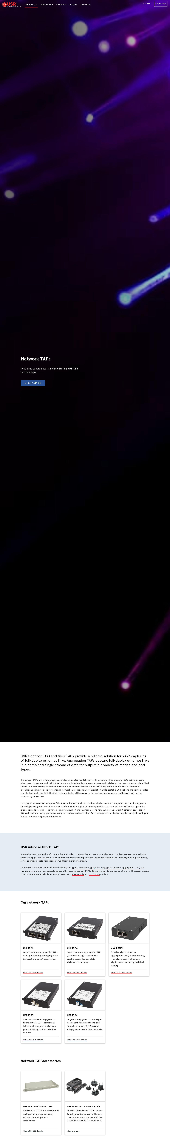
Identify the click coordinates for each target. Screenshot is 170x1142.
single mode (78, 874)
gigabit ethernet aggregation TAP (88, 867)
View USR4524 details (77, 972)
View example (73, 1131)
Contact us (160, 4)
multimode (94, 874)
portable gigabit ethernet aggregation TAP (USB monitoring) (76, 871)
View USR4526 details (77, 1040)
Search (147, 4)
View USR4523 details (33, 972)
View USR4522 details (33, 1131)
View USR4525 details (33, 1040)
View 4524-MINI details (121, 972)
